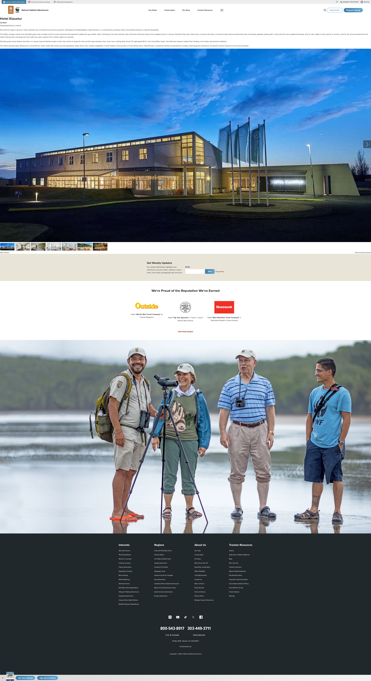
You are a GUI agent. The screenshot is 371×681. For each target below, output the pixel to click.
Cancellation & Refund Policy (239, 583)
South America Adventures (163, 592)
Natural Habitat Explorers (237, 571)
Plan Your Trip (233, 563)
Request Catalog (353, 10)
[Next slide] (367, 144)
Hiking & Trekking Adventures (129, 592)
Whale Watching (124, 579)
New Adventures (124, 551)
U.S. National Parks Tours (162, 559)
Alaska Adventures (160, 563)
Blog (230, 559)
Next (210, 271)
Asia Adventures (159, 579)
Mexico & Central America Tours (165, 588)
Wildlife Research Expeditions (129, 604)
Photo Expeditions (125, 555)
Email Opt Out (199, 587)
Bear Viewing (123, 575)
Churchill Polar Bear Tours (163, 551)
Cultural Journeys (125, 563)
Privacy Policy (219, 272)
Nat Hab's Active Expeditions (128, 588)
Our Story (197, 559)
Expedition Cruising (125, 571)
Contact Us (198, 579)
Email (187, 267)
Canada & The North (161, 567)
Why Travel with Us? (201, 563)
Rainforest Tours (124, 584)
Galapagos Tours (159, 571)
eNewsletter (335, 10)
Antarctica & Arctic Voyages (163, 575)
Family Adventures (125, 567)
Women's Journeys (125, 559)
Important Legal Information (238, 579)
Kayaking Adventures (126, 596)
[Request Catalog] (25, 678)
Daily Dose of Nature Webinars (239, 555)
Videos (231, 551)
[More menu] (222, 10)
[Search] (325, 10)
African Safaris (159, 555)
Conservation (198, 555)
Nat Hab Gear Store (235, 575)
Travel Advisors (234, 592)
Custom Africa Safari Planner (128, 600)
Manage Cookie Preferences (204, 600)
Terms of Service (200, 592)
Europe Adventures (160, 596)
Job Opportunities (200, 575)
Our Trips (197, 551)
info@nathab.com (185, 647)
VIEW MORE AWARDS (185, 332)
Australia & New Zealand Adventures (166, 584)
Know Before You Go (236, 588)
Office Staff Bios (199, 571)
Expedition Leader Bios (202, 567)
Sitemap (232, 596)
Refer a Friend (199, 584)
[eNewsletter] (47, 678)
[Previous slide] (4, 144)
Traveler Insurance (235, 567)
